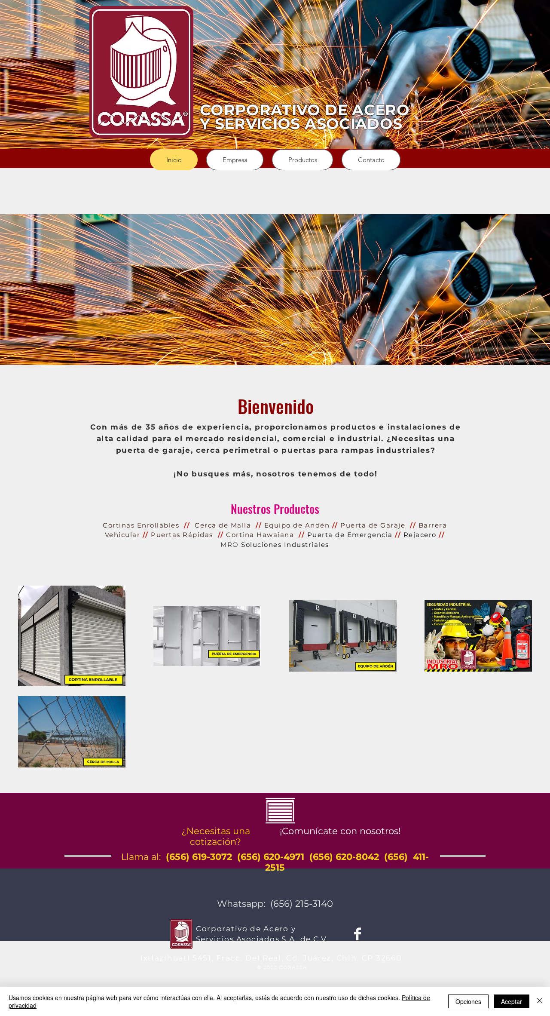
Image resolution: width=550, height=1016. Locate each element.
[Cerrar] (540, 1001)
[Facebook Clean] (357, 933)
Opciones (468, 1001)
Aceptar (511, 1001)
